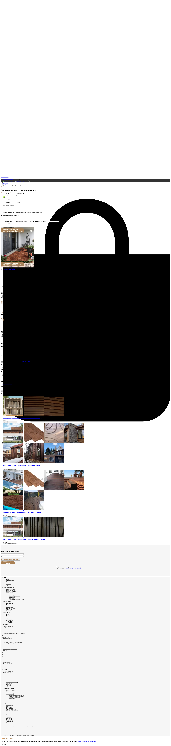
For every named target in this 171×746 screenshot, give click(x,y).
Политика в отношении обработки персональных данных (10, 649)
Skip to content (4, 177)
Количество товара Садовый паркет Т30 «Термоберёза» (31, 221)
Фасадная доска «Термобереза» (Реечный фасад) (22, 418)
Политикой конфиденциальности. (87, 741)
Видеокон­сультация (9, 269)
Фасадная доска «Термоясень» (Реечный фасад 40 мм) (24, 539)
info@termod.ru (7, 627)
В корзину (54, 225)
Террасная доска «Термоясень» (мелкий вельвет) (22, 512)
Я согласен (3, 744)
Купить (5, 422)
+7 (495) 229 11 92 (8, 179)
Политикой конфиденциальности (73, 568)
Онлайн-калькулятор (12, 422)
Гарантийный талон (7, 384)
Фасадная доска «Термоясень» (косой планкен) (21, 465)
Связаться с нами (8, 562)
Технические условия (9, 268)
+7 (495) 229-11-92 (8, 626)
